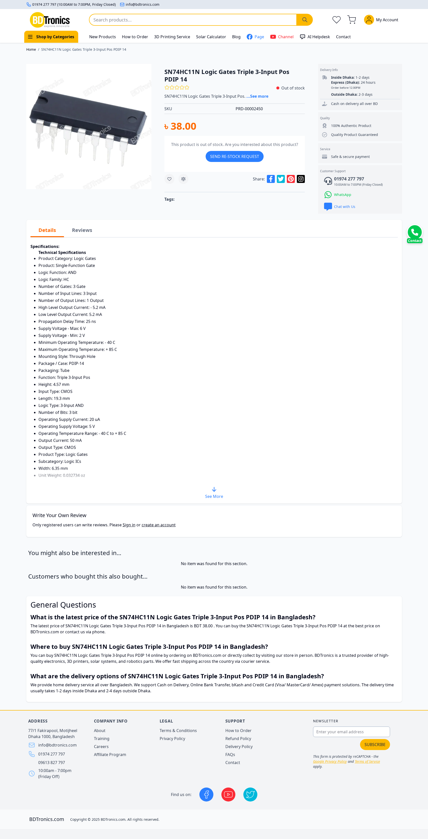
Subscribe (375, 744)
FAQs (230, 754)
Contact (343, 36)
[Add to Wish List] (169, 179)
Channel (286, 36)
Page (259, 36)
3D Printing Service (172, 36)
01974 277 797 (51, 754)
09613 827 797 (51, 762)
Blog (236, 36)
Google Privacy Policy (330, 761)
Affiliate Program (110, 754)
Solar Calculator (211, 36)
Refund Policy (238, 738)
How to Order (135, 36)
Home (31, 49)
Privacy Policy (172, 738)
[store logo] (50, 20)
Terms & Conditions (178, 730)
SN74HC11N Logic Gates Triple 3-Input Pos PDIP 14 (83, 49)
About (99, 730)
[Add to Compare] (183, 179)
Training (101, 738)
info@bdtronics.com (142, 4)
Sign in (129, 525)
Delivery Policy (239, 746)
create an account (159, 525)
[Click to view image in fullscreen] (88, 126)
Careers (101, 746)
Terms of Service (367, 761)
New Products (102, 36)
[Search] (305, 20)
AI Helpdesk (319, 36)
